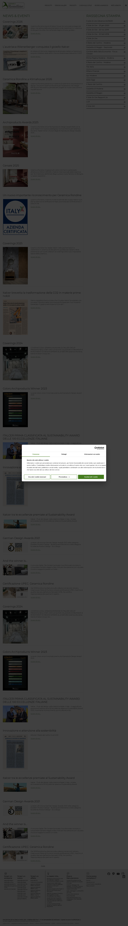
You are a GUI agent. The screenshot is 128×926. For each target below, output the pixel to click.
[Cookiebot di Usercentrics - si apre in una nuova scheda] (96, 448)
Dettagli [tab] (64, 454)
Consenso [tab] (36, 454)
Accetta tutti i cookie (91, 477)
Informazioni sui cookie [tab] (92, 454)
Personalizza (63, 477)
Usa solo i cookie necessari (37, 477)
